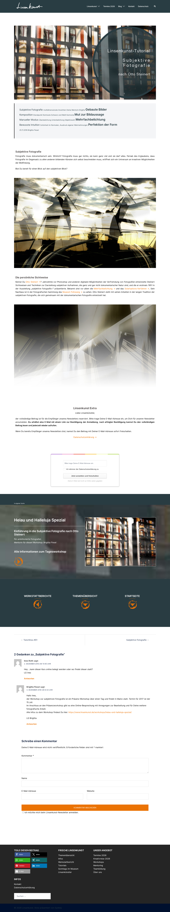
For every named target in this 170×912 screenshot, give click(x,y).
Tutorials (62, 865)
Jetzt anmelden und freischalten (85, 476)
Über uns (97, 872)
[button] (155, 6)
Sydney (58, 908)
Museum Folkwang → (72, 292)
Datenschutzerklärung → (85, 437)
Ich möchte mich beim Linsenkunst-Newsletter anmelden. (51, 812)
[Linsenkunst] (29, 6)
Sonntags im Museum (68, 869)
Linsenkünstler (65, 872)
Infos (60, 858)
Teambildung (99, 869)
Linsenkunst (92, 6)
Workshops (98, 862)
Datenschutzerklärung (87, 469)
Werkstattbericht (66, 862)
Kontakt (131, 6)
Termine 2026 (109, 6)
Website (90, 791)
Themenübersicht (66, 855)
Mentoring (98, 865)
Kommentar (28, 755)
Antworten (29, 678)
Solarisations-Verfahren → (137, 288)
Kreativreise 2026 (101, 858)
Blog (120, 6)
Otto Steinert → (33, 282)
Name (24, 778)
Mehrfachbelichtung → (104, 288)
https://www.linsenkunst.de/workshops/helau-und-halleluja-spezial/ (100, 712)
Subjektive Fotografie (136, 640)
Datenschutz (143, 6)
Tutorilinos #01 (30, 640)
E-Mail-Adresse (29, 791)
